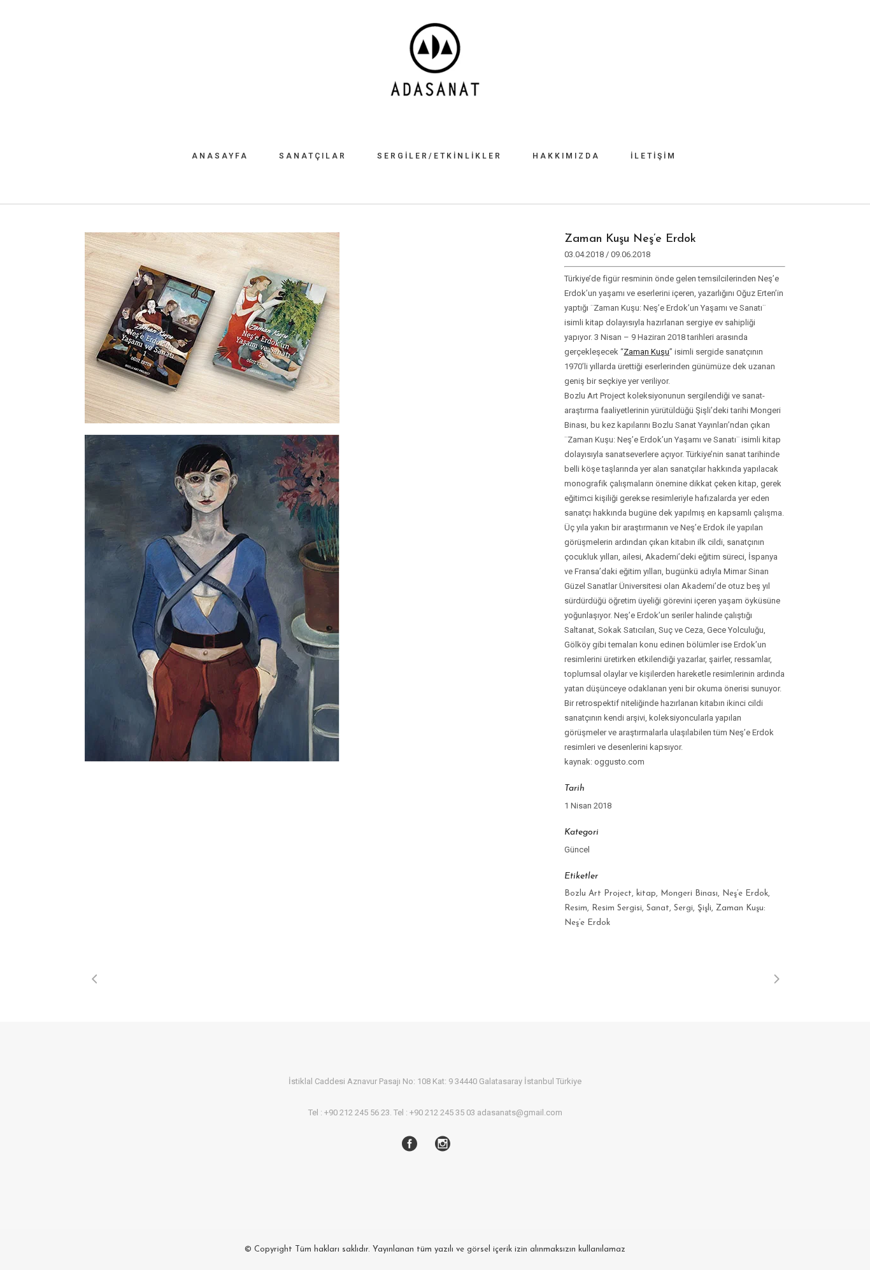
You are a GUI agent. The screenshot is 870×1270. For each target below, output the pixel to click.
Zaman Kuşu (646, 351)
